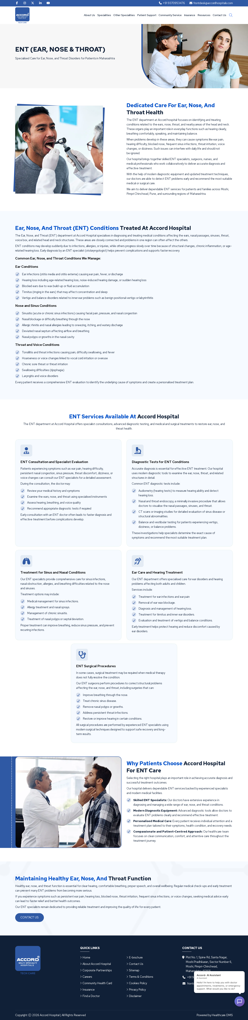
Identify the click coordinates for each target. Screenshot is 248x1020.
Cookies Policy (138, 983)
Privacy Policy (137, 989)
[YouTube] (48, 3)
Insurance (189, 15)
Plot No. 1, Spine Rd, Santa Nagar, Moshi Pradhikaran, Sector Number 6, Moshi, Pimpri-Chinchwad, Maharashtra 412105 (209, 964)
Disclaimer (135, 996)
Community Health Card (97, 983)
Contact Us (219, 15)
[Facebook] (17, 3)
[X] (32, 3)
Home (86, 957)
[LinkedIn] (40, 3)
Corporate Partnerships (97, 970)
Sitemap (134, 970)
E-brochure (136, 957)
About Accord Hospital (96, 964)
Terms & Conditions (141, 977)
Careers (87, 977)
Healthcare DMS (222, 1015)
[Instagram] (24, 3)
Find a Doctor (91, 996)
